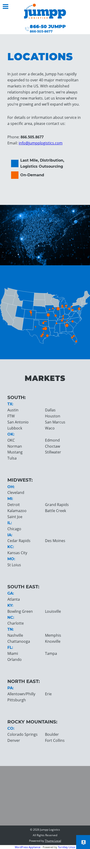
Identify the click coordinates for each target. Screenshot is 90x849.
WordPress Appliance (27, 847)
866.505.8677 (32, 137)
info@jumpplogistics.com (41, 143)
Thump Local (53, 841)
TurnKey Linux (66, 847)
